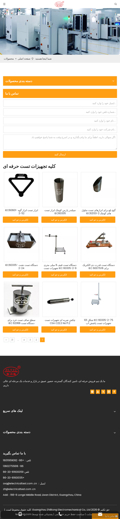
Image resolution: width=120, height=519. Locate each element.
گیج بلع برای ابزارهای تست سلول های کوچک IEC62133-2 (99, 212)
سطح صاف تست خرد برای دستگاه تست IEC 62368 (21, 322)
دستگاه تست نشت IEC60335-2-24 (21, 267)
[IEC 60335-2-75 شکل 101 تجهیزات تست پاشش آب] (98, 295)
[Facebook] (114, 391)
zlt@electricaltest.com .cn (19, 489)
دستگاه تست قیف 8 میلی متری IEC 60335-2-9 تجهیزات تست (60, 267)
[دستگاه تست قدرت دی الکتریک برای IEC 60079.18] (98, 240)
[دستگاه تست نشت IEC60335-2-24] (21, 240)
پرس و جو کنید (96, 220)
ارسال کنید (60, 154)
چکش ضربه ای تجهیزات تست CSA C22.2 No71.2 (60, 322)
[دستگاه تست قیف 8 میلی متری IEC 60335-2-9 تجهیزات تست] (60, 244)
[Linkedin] (109, 391)
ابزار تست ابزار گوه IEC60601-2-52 (21, 212)
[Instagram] (92, 391)
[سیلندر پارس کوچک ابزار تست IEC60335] (60, 189)
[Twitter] (103, 391)
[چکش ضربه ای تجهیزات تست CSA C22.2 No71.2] (60, 299)
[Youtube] (98, 391)
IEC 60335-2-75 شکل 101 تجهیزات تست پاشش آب (98, 322)
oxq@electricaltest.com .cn (20, 483)
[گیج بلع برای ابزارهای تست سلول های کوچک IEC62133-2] (98, 185)
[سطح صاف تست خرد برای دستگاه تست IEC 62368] (21, 299)
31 (12, 339)
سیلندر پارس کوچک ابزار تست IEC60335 (60, 212)
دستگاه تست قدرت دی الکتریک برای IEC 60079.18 (98, 267)
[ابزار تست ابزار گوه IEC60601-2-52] (21, 185)
